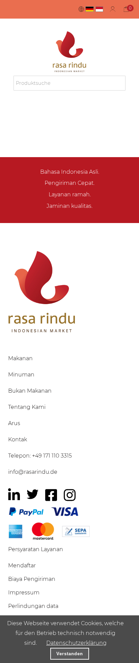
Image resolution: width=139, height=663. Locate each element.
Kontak (17, 439)
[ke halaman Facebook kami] (51, 495)
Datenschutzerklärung (76, 643)
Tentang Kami (27, 407)
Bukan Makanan (30, 391)
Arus (14, 423)
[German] (89, 9)
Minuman (21, 374)
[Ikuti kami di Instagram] (70, 495)
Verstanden (69, 653)
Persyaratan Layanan (35, 549)
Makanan (20, 358)
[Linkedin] (14, 495)
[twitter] (32, 494)
